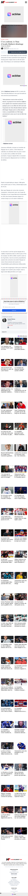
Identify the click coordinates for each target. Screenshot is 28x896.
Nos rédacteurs (14, 880)
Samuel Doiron (6, 47)
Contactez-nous (14, 885)
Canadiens (14, 870)
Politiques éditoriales (14, 884)
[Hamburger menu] (26, 2)
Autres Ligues (14, 873)
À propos (14, 878)
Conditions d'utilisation (14, 881)
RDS (6, 331)
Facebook (14, 889)
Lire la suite (10, 325)
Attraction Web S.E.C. (11, 866)
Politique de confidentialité (14, 882)
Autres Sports (14, 874)
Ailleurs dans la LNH (14, 872)
